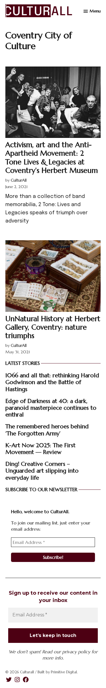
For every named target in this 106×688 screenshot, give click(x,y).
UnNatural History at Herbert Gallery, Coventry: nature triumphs (52, 327)
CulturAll (19, 180)
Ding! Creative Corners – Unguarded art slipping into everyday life (42, 470)
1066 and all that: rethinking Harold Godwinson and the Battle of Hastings (52, 382)
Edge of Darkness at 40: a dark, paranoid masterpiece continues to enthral (50, 407)
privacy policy (76, 651)
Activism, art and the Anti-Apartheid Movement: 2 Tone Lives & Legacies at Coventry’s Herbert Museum (51, 157)
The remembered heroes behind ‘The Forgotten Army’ (47, 430)
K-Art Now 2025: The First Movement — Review (40, 449)
